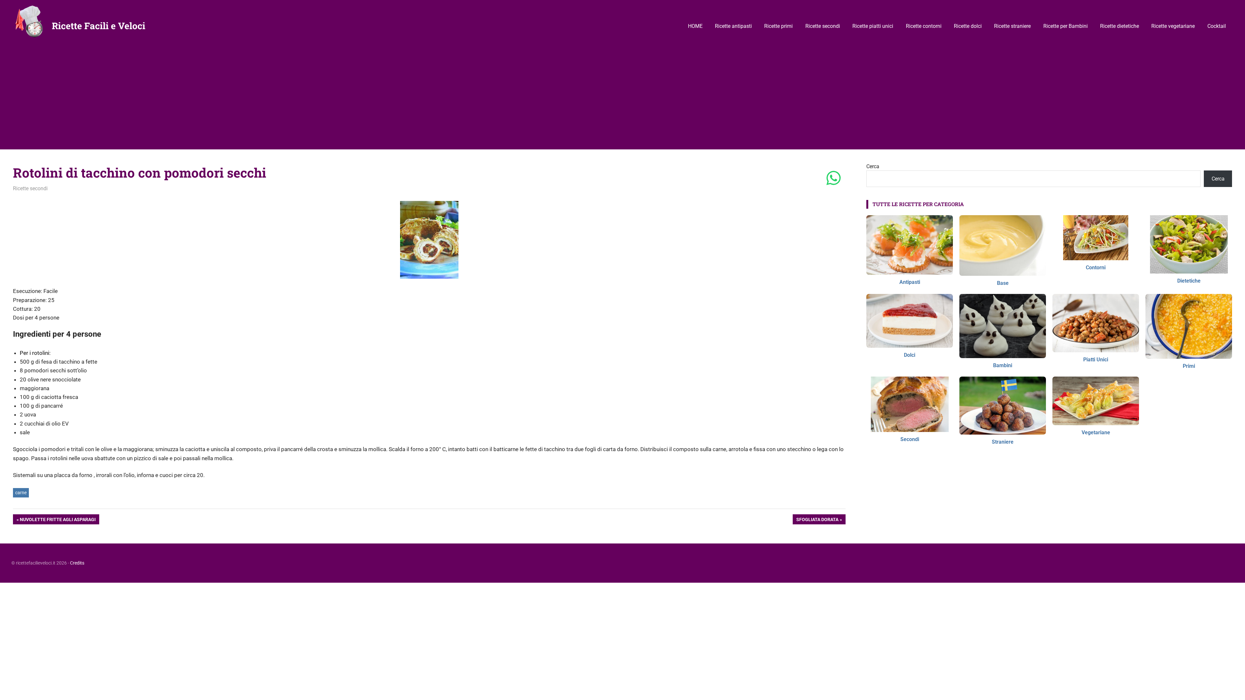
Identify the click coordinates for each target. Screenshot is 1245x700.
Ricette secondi (822, 26)
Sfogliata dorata (817, 520)
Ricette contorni (924, 26)
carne (21, 492)
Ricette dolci (968, 26)
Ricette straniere (1012, 26)
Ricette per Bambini (1065, 26)
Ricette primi (778, 26)
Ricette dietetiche (1119, 26)
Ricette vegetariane (1173, 26)
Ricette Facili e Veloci (98, 26)
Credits (77, 563)
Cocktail (1216, 26)
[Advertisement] (622, 100)
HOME (695, 26)
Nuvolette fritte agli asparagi (57, 520)
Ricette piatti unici (872, 26)
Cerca (872, 166)
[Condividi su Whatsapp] (834, 178)
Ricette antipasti (733, 26)
